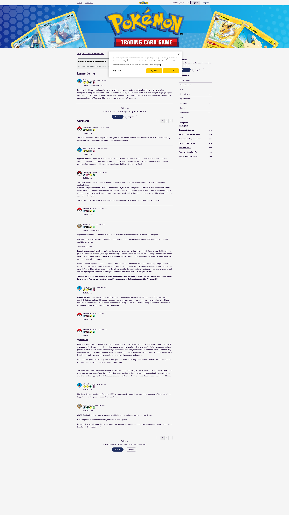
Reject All (154, 71)
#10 (92, 389)
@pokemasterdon (84, 158)
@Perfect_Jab (82, 340)
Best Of (182, 108)
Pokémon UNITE (195, 147)
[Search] (188, 3)
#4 (91, 178)
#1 (102, 85)
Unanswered (195, 113)
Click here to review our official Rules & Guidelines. (96, 66)
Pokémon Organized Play (195, 152)
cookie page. (157, 64)
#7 (91, 293)
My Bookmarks (195, 94)
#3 (91, 154)
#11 (92, 410)
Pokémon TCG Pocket (195, 143)
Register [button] (131, 117)
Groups (182, 117)
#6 (102, 230)
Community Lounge (195, 130)
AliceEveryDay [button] (87, 172)
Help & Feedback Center (195, 156)
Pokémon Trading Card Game (195, 139)
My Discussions (185, 99)
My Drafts (195, 103)
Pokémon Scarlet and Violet (195, 134)
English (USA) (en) (177, 3)
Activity (182, 89)
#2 (91, 133)
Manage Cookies (117, 70)
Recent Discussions (186, 85)
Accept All (171, 71)
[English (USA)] (143, 3)
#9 (91, 335)
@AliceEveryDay (83, 297)
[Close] (178, 54)
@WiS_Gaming (83, 415)
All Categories (185, 80)
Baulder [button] (85, 224)
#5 (91, 214)
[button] (79, 81)
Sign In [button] (117, 117)
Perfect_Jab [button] (86, 80)
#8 (91, 319)
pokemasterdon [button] (87, 127)
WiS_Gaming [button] (86, 384)
